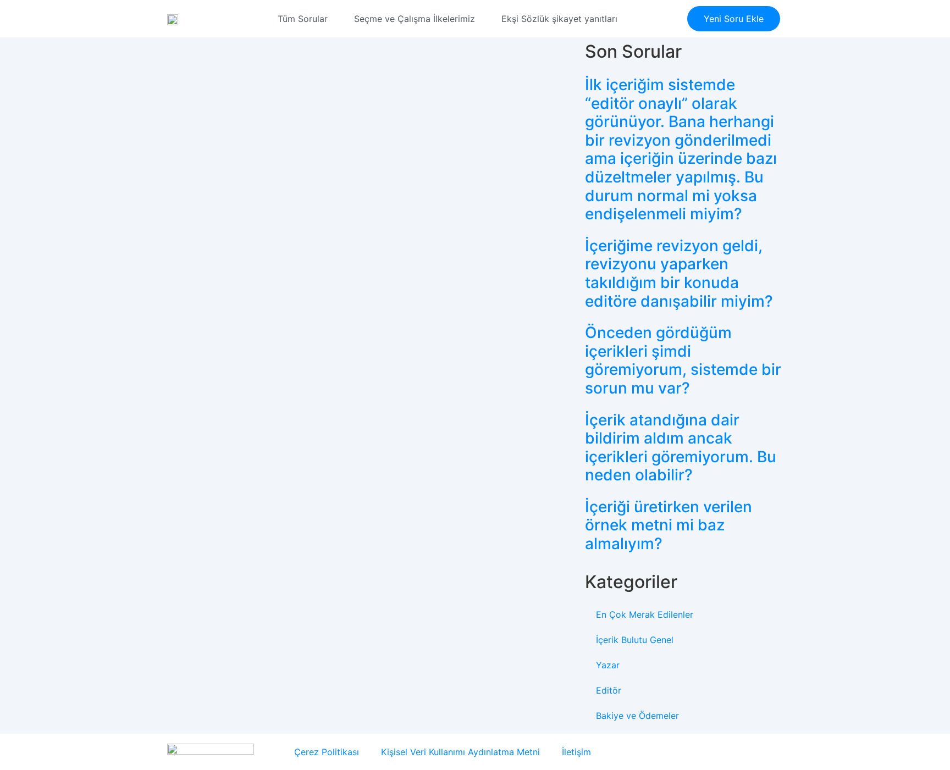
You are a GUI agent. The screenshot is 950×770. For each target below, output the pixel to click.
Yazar (608, 665)
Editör (608, 690)
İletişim (576, 751)
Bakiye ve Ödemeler (637, 715)
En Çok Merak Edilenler (644, 614)
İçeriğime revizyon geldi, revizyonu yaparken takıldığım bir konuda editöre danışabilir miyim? (679, 273)
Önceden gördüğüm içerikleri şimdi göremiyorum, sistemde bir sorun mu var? (683, 360)
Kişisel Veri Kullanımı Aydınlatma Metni (460, 751)
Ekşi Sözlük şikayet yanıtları (559, 18)
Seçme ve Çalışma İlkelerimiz (414, 18)
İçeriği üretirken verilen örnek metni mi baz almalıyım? (668, 525)
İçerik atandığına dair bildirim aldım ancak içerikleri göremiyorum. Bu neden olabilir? (680, 448)
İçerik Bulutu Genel (634, 639)
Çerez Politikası (326, 751)
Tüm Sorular (303, 18)
